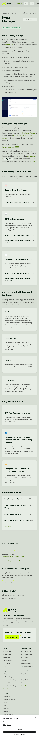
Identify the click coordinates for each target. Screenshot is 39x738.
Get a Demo (26, 637)
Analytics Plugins (8, 677)
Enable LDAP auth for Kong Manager (19, 273)
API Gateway (7, 654)
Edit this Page (19, 557)
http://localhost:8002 (10, 147)
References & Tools (11, 492)
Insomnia (24, 660)
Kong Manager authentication (16, 171)
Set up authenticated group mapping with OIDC (19, 241)
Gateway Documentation (12, 27)
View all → (6, 689)
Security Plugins (8, 683)
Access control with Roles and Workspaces (17, 293)
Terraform (24, 683)
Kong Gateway (11, 13)
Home (4, 13)
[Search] (26, 3)
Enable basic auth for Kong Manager (19, 202)
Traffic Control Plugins (10, 686)
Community (6, 696)
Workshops (6, 711)
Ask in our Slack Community (14, 595)
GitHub (5, 702)
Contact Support (10, 598)
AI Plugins (6, 674)
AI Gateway (6, 657)
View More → (8, 527)
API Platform (7, 651)
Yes (5, 549)
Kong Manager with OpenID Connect (19, 520)
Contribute (8, 582)
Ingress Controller (27, 666)
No (12, 549)
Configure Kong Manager (14, 123)
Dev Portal (6, 663)
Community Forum (9, 699)
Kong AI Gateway (26, 654)
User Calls (6, 708)
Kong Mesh (24, 657)
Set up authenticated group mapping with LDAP (19, 279)
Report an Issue (7, 557)
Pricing (5, 666)
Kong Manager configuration (19, 499)
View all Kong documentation (12, 561)
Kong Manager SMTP (12, 401)
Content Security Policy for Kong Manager (19, 506)
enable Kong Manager (28, 133)
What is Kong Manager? (13, 35)
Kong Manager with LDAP (19, 514)
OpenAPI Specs (26, 663)
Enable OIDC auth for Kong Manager (19, 235)
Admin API (9, 45)
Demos (5, 705)
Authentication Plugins (10, 680)
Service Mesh (7, 660)
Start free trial (12, 637)
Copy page (29, 19)
